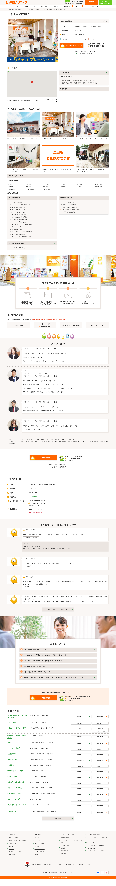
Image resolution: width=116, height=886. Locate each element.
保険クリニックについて (31, 6)
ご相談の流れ (55, 6)
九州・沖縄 (43, 9)
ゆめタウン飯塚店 (13, 776)
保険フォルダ (12, 854)
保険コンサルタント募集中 (67, 834)
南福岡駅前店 (11, 754)
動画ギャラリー (38, 854)
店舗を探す (58, 818)
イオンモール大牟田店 (14, 788)
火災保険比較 (38, 846)
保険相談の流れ (12, 843)
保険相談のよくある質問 (15, 851)
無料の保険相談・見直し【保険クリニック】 (16, 9)
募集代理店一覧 (64, 851)
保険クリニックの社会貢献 (93, 834)
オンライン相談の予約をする (105, 2)
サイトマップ (70, 872)
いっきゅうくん (90, 842)
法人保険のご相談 (65, 845)
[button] (32, 82)
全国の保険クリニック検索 (33, 9)
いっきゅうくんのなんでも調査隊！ (95, 845)
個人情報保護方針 (53, 872)
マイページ (92, 6)
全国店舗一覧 (12, 834)
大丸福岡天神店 (12, 811)
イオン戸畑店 (11, 722)
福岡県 (48, 9)
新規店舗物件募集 (65, 837)
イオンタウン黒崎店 (13, 748)
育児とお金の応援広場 (91, 848)
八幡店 (9, 742)
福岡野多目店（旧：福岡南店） (17, 771)
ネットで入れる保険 (40, 843)
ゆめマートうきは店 (13, 799)
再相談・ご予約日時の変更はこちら (85, 51)
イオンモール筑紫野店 (14, 793)
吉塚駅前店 (11, 765)
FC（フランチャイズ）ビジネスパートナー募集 (71, 841)
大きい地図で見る (52, 99)
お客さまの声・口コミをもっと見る (58, 609)
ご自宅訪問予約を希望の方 (84, 53)
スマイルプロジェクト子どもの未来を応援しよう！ (96, 838)
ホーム (18, 6)
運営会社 (63, 848)
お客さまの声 (67, 6)
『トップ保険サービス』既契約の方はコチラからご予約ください (100, 730)
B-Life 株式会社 (32, 497)
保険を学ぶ (11, 849)
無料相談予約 (100, 716)
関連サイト (77, 6)
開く (84, 89)
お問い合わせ (38, 840)
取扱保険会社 (44, 6)
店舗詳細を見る (80, 716)
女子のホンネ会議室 (40, 849)
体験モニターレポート (66, 853)
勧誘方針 (62, 872)
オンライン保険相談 (40, 851)
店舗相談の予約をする (92, 2)
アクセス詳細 (103, 21)
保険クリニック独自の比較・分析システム (19, 840)
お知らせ (37, 837)
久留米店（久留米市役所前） (16, 782)
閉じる (84, 73)
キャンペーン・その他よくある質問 (95, 851)
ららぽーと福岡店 (13, 759)
